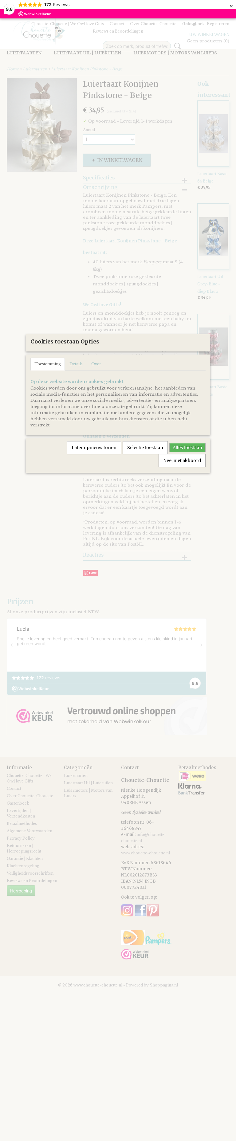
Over (96, 364)
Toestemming (47, 364)
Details (76, 364)
